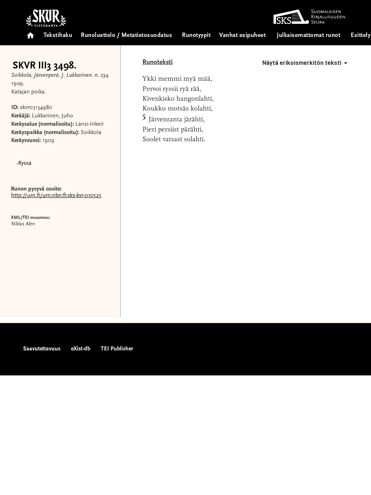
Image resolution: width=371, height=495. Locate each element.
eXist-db (80, 349)
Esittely (360, 36)
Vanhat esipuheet (242, 36)
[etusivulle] (30, 33)
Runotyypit (196, 36)
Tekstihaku (57, 36)
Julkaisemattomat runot (308, 36)
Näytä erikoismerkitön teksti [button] (301, 62)
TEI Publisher (117, 349)
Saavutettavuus (42, 349)
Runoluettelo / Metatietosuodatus (126, 36)
